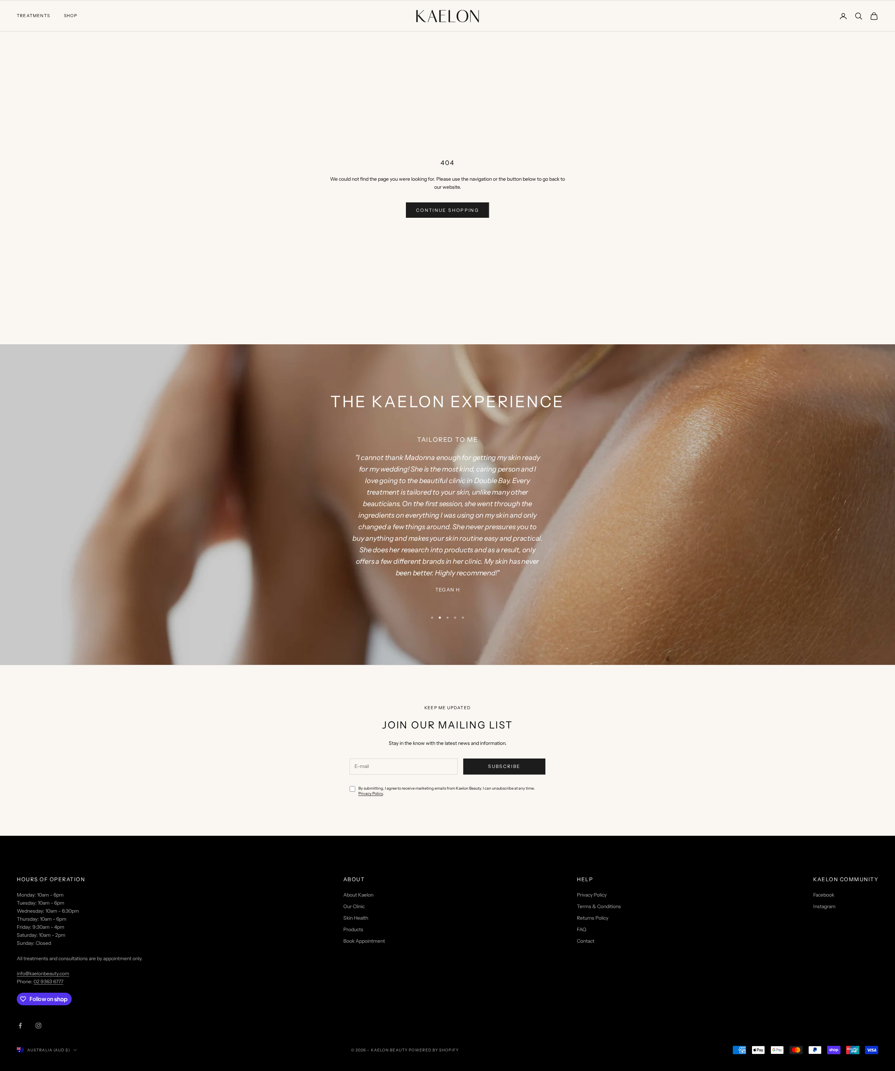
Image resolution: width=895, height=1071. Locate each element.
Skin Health (355, 918)
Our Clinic (354, 906)
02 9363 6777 (48, 981)
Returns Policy (592, 918)
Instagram (824, 906)
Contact (585, 941)
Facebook (823, 895)
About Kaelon (358, 895)
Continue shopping (447, 210)
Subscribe (504, 766)
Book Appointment (364, 941)
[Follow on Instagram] (38, 1025)
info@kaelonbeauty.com (43, 973)
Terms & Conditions (599, 906)
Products (353, 929)
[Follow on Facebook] (20, 1025)
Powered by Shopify (434, 1050)
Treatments (33, 15)
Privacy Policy (370, 793)
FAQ (581, 929)
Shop (70, 15)
